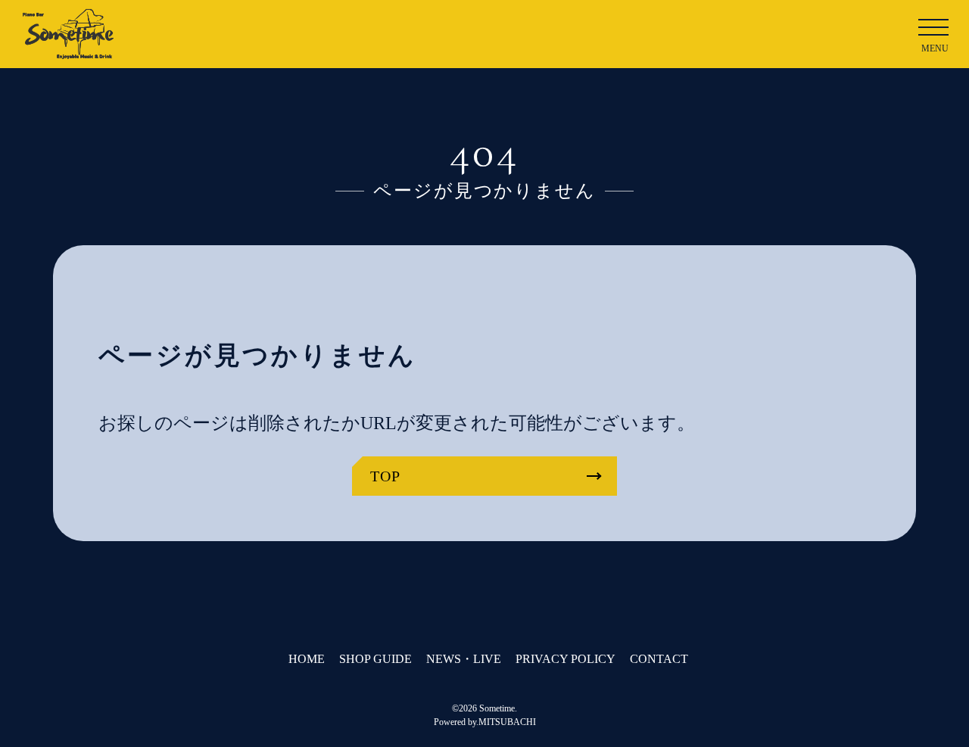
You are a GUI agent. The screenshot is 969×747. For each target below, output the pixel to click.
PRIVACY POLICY (565, 658)
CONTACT (659, 658)
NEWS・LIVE (463, 658)
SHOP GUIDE (375, 658)
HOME (306, 658)
